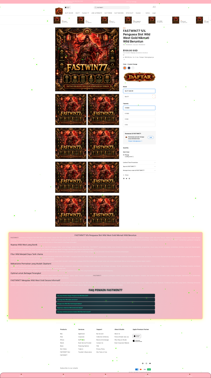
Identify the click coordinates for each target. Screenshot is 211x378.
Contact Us (99, 343)
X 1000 (127, 113)
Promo (21, 376)
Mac (61, 333)
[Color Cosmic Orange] (124, 68)
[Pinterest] (130, 179)
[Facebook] (124, 179)
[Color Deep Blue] (129, 68)
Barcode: (135, 44)
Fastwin (138, 13)
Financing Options (83, 346)
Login (63, 376)
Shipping (133, 52)
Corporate (81, 337)
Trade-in (80, 349)
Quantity (125, 148)
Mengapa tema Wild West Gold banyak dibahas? (69, 303)
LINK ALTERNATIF (96, 13)
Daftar (105, 376)
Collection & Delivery (102, 337)
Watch (62, 343)
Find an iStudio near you (122, 337)
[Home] (59, 11)
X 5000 (127, 108)
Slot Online (63, 349)
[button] (58, 13)
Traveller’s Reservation (85, 352)
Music (62, 346)
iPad (61, 337)
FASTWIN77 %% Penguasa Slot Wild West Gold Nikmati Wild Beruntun (70, 2)
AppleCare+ (81, 333)
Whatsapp (147, 376)
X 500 (126, 119)
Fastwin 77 (85, 13)
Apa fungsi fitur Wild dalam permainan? (67, 299)
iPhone (62, 340)
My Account (100, 333)
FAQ (97, 346)
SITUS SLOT (129, 13)
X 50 (126, 125)
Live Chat (189, 376)
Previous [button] (56, 2)
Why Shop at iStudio (121, 340)
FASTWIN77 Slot (65, 352)
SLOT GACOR (69, 13)
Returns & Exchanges (102, 340)
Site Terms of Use (101, 352)
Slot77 (78, 13)
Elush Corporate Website (122, 343)
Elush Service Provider (84, 343)
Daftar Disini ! (76, 2)
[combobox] (112, 7)
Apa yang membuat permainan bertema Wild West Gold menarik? (74, 311)
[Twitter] (127, 179)
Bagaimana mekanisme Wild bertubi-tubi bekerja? (70, 307)
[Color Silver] (133, 68)
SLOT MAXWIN (118, 13)
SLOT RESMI (108, 13)
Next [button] (155, 2)
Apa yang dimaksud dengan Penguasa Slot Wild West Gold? (72, 295)
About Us (117, 333)
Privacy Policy (100, 349)
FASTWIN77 (58, 13)
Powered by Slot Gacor (145, 372)
